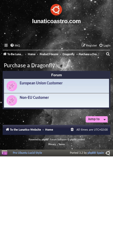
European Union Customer (41, 83)
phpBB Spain (96, 153)
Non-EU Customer (34, 98)
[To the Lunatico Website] (56, 9)
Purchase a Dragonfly (29, 66)
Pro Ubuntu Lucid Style (27, 153)
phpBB (45, 139)
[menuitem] (15, 45)
